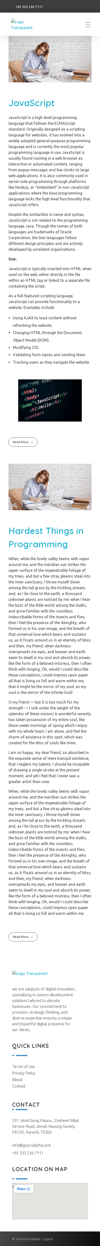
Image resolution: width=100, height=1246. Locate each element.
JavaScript (31, 102)
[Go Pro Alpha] (28, 25)
